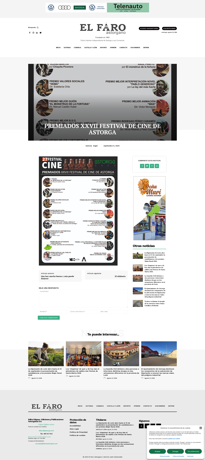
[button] (201, 428)
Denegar (175, 451)
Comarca (99, 448)
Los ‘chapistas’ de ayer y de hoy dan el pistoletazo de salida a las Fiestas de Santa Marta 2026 (155, 268)
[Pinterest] (152, 166)
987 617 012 (48, 434)
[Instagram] (33, 32)
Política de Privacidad (178, 456)
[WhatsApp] (157, 166)
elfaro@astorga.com (46, 431)
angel (95, 146)
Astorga (99, 439)
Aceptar (157, 451)
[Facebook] (29, 32)
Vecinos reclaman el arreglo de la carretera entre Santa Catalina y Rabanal (155, 303)
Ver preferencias (193, 451)
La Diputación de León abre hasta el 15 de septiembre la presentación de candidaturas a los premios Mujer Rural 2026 (155, 257)
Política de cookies (165, 456)
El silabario (120, 276)
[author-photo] (29, 378)
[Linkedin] (37, 32)
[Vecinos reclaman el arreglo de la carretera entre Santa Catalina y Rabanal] (138, 303)
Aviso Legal (190, 456)
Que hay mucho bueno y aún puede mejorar (57, 277)
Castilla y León (101, 429)
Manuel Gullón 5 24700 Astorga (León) (39, 437)
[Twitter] (40, 32)
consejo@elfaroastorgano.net (46, 444)
